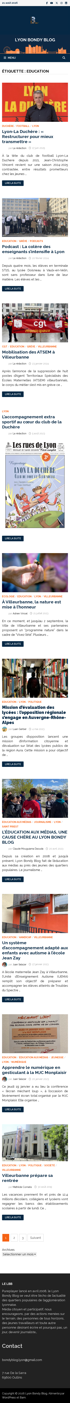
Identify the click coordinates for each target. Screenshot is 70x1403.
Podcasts (36, 241)
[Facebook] (47, 3)
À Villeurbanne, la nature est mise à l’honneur (31, 604)
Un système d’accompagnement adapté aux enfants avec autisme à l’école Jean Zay (35, 950)
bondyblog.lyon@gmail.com (22, 1360)
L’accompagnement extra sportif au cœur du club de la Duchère (32, 421)
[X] (57, 3)
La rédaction (19, 148)
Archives (8, 1249)
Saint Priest (10, 826)
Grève (23, 241)
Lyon (35, 126)
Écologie (8, 596)
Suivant (35, 1237)
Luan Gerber (20, 729)
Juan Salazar (19, 964)
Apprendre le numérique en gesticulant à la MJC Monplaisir (34, 1070)
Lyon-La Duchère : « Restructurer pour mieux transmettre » (27, 136)
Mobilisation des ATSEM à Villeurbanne (28, 354)
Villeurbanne (47, 346)
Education (9, 241)
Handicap (25, 937)
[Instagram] (62, 3)
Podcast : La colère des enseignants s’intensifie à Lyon (33, 249)
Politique (35, 702)
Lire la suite (14, 183)
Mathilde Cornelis (22, 1187)
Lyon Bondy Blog (36, 1393)
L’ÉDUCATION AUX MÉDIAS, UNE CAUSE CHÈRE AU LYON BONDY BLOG (34, 837)
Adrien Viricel (20, 613)
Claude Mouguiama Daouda (28, 848)
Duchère (8, 126)
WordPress (9, 1397)
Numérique (18, 1062)
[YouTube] (52, 3)
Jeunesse (57, 1057)
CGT (4, 346)
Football (23, 126)
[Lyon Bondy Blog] (35, 44)
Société (49, 1165)
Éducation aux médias (16, 822)
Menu (12, 57)
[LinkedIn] (66, 3)
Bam (23, 1397)
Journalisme (42, 822)
